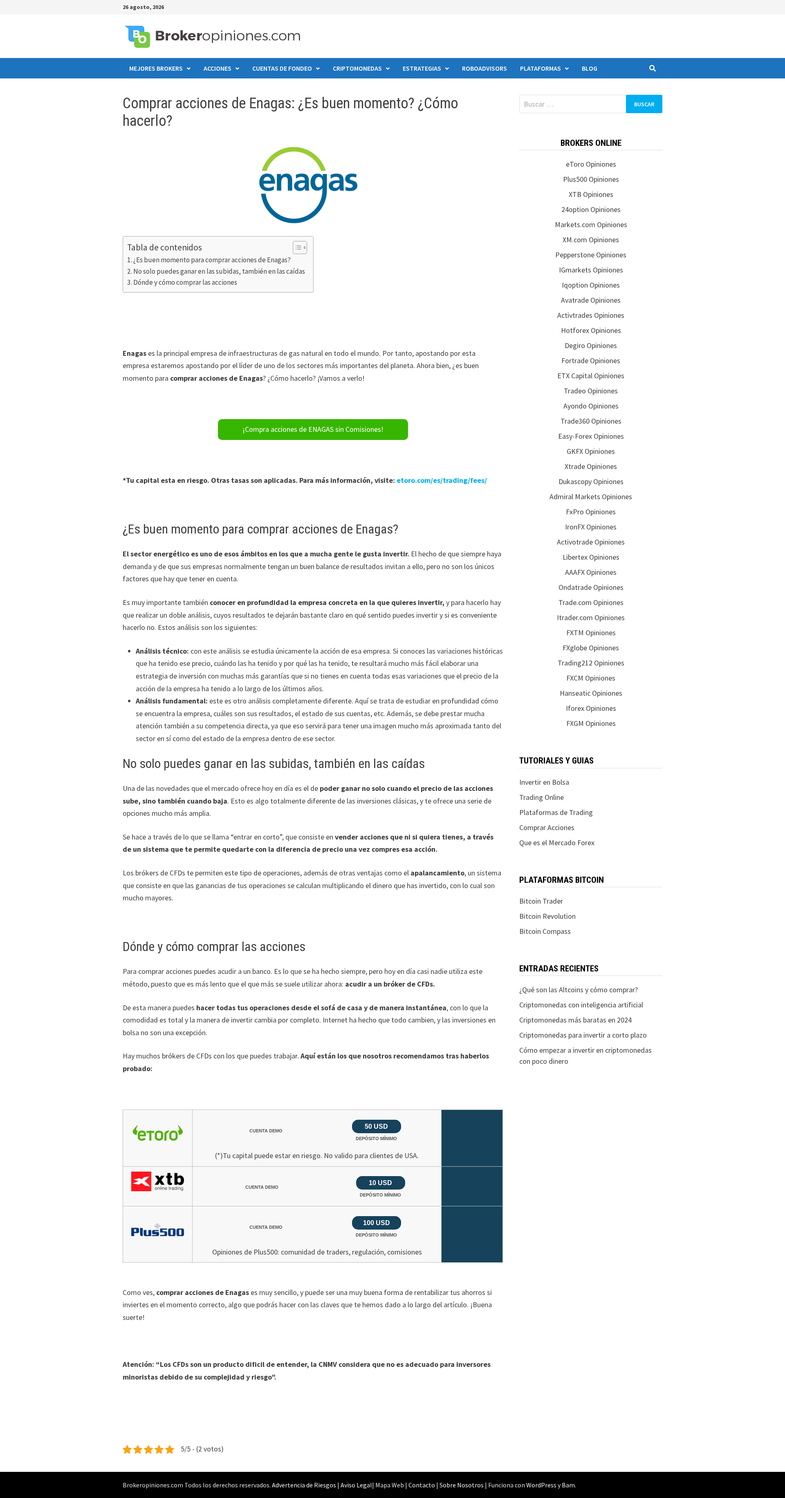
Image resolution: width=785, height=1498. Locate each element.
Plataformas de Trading (556, 812)
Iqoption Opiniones (591, 285)
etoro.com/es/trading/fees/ (442, 480)
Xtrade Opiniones (591, 466)
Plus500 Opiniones (591, 179)
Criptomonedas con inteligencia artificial (581, 1004)
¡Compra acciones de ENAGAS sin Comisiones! (313, 429)
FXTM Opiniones (591, 632)
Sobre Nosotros (462, 1485)
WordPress (541, 1485)
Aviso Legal (356, 1485)
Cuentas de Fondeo (282, 68)
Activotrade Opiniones (591, 542)
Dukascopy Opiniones (591, 481)
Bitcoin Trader (541, 901)
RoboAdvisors (484, 68)
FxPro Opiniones (591, 511)
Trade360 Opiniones (591, 421)
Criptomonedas (357, 68)
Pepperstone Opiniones (590, 254)
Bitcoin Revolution (547, 916)
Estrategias (422, 68)
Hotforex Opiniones (591, 330)
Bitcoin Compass (545, 931)
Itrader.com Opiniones (591, 617)
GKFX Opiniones (591, 451)
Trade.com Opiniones (591, 602)
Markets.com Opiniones (591, 224)
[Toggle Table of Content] (296, 248)
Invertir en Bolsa (544, 782)
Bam (568, 1485)
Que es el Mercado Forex (556, 842)
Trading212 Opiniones (591, 663)
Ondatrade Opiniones (591, 587)
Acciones (217, 68)
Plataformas (540, 68)
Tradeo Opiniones (591, 390)
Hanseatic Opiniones (591, 693)
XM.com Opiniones (591, 239)
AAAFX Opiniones (591, 572)
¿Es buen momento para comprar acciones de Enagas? (212, 259)
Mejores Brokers (156, 68)
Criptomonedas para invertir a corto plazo (583, 1035)
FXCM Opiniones (590, 678)
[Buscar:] (590, 104)
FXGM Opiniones (591, 723)
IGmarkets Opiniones (591, 270)
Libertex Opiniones (591, 557)
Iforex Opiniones (591, 708)
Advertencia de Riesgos (304, 1485)
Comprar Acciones (546, 827)
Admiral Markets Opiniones (591, 496)
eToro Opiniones (591, 164)
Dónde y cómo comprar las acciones (185, 282)
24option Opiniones (591, 209)
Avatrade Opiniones (591, 300)
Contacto (421, 1485)
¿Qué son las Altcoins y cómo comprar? (578, 989)
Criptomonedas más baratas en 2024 (575, 1020)
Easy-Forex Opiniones (591, 436)
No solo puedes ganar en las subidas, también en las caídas (219, 271)
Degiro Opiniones (591, 345)
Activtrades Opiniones (590, 315)
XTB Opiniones (591, 194)
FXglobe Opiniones (591, 647)
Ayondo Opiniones (591, 406)
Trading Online (541, 797)
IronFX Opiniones (591, 526)
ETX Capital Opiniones (590, 375)
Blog (589, 68)
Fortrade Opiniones (590, 360)
